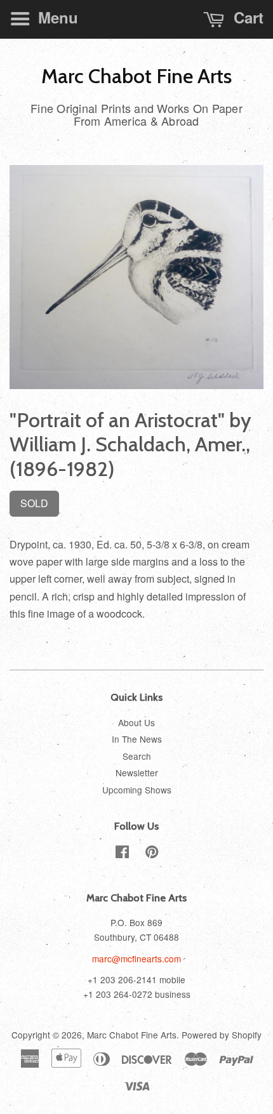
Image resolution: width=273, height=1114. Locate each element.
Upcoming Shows (136, 789)
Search (137, 756)
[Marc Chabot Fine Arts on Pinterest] (152, 853)
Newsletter (137, 772)
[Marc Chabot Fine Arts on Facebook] (122, 853)
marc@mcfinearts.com (136, 958)
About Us (136, 722)
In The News (137, 739)
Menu (56, 17)
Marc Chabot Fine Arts (136, 76)
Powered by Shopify (222, 1034)
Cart (246, 17)
